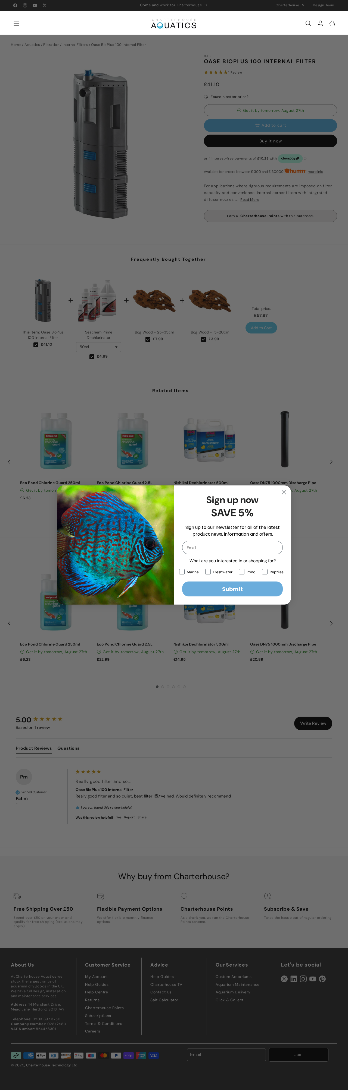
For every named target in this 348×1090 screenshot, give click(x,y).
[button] (14, 23)
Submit (232, 589)
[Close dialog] (284, 492)
